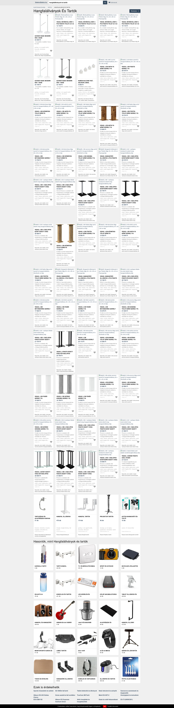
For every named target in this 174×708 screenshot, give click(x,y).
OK (104, 706)
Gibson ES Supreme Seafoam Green (62, 700)
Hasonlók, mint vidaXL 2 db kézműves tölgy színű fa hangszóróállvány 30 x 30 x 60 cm (108, 251)
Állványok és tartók (107, 679)
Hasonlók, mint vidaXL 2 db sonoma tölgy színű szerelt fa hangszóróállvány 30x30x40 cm (87, 175)
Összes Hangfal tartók (83, 534)
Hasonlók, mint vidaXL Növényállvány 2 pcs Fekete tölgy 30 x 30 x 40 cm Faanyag (65, 41)
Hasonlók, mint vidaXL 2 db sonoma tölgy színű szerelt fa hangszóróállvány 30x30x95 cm (130, 326)
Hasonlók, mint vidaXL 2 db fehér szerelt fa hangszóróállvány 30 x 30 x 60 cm (87, 416)
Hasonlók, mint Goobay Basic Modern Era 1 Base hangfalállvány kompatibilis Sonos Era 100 (43, 100)
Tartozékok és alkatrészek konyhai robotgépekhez (42, 518)
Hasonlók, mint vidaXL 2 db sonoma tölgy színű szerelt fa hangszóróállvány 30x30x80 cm (130, 402)
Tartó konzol (61, 566)
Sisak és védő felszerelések (108, 699)
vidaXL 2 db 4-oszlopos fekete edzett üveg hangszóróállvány (64, 187)
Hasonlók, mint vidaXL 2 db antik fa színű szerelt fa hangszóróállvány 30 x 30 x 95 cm (108, 86)
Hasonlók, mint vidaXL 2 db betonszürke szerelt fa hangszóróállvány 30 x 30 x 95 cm (86, 357)
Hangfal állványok (63, 516)
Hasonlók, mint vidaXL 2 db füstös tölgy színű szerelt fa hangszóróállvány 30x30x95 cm (86, 251)
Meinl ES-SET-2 (104, 695)
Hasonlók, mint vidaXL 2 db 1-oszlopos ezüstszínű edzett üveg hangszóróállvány (130, 175)
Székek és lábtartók (129, 651)
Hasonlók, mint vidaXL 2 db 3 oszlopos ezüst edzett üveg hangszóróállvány (42, 249)
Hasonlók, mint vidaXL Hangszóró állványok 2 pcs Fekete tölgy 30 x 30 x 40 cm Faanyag (108, 296)
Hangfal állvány (128, 622)
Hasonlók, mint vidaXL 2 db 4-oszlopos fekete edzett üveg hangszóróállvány (63, 204)
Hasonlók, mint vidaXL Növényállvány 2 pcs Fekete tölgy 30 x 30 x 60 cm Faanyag (87, 41)
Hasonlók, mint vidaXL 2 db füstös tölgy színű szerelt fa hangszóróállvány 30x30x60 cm (130, 131)
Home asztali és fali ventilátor (65, 695)
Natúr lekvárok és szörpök (108, 691)
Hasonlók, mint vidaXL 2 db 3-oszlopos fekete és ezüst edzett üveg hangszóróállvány (129, 296)
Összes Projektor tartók (105, 534)
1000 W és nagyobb (84, 622)
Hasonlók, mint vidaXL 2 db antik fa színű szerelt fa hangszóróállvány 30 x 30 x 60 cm (108, 145)
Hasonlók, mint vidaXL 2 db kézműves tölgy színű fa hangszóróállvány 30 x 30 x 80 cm (43, 131)
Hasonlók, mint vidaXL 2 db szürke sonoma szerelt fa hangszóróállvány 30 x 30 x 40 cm (108, 402)
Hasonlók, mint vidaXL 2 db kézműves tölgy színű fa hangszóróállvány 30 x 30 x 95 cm (64, 265)
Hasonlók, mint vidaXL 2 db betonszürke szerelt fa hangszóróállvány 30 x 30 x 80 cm (43, 326)
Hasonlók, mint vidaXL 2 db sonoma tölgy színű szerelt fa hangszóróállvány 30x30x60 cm (108, 357)
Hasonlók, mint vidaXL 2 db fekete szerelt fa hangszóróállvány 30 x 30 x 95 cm (130, 86)
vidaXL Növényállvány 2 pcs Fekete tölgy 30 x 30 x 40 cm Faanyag (65, 24)
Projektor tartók (106, 516)
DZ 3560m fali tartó (61, 691)
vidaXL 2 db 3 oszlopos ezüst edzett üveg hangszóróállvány (43, 231)
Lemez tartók (61, 651)
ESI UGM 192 (38, 699)
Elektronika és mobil (39, 7)
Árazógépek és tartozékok (129, 695)
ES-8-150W (81, 651)
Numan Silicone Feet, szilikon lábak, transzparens (85, 82)
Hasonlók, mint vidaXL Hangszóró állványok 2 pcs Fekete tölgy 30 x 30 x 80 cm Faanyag (64, 296)
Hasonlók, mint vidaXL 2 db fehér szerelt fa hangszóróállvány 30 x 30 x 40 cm (65, 326)
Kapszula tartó (40, 566)
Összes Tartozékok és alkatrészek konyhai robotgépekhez (43, 535)
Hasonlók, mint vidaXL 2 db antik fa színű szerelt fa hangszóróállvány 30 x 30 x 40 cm (130, 251)
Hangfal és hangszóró (43, 622)
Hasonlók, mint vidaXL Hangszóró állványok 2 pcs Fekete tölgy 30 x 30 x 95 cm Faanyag (108, 175)
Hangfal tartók (84, 516)
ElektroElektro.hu (41, 2)
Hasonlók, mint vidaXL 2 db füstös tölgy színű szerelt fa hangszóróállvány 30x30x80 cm (86, 131)
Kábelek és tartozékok (86, 679)
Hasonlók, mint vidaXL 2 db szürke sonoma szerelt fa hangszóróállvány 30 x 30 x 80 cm (130, 357)
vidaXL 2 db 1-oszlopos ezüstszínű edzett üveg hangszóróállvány (130, 158)
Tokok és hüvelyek (41, 679)
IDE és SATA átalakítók (130, 566)
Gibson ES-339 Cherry (64, 622)
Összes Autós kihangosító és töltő (130, 534)
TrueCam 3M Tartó (83, 695)
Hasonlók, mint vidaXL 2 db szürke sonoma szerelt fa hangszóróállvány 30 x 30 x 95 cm (65, 416)
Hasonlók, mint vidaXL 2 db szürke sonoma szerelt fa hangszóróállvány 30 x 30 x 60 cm (43, 447)
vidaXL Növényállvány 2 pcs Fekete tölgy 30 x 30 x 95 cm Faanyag (130, 24)
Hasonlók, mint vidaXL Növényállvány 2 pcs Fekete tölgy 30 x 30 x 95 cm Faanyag (130, 41)
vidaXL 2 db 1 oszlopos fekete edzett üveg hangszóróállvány (43, 187)
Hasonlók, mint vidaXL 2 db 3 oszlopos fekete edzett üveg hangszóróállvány (63, 491)
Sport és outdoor (106, 566)
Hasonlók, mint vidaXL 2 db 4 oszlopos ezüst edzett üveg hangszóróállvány (85, 491)
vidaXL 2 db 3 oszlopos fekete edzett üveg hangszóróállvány (64, 474)
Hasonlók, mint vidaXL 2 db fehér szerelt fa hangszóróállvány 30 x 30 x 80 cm (43, 416)
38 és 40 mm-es (105, 651)
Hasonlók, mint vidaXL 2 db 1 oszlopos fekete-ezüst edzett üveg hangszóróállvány (86, 220)
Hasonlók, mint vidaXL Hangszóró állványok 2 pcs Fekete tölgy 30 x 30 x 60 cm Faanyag (86, 296)
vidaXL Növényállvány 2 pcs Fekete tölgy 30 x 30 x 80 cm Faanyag (108, 24)
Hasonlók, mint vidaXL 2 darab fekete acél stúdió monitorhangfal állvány (130, 475)
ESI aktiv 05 (39, 594)
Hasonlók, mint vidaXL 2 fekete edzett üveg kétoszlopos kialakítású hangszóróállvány (65, 371)
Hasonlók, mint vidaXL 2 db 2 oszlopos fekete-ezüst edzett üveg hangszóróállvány (64, 447)
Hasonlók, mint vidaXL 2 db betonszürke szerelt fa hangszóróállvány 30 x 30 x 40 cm (108, 326)
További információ (112, 706)
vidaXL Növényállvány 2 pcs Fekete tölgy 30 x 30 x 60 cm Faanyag (87, 24)
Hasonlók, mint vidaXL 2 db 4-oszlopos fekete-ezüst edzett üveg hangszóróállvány (108, 447)
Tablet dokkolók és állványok (87, 691)
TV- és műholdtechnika (86, 566)
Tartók (50, 7)
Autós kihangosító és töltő (129, 517)
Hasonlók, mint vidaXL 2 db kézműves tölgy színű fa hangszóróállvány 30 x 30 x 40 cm (64, 175)
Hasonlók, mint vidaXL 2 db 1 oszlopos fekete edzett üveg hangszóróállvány (42, 204)
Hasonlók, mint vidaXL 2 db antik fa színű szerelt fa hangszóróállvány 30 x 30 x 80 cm (65, 131)
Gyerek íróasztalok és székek (43, 691)
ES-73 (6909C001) (127, 699)
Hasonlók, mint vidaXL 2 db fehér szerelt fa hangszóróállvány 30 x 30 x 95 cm (87, 326)
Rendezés (134, 11)
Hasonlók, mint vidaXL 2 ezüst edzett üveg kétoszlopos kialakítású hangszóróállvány (43, 491)
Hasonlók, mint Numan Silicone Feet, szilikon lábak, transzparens (86, 99)
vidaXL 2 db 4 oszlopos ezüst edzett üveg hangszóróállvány (86, 474)
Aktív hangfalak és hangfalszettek (83, 700)
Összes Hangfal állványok (62, 534)
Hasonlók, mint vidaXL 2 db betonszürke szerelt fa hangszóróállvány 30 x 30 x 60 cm (43, 175)
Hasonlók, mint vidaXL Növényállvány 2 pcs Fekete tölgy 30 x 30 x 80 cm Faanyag (108, 41)
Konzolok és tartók (63, 594)
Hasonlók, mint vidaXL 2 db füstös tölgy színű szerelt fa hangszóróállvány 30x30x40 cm (43, 296)
